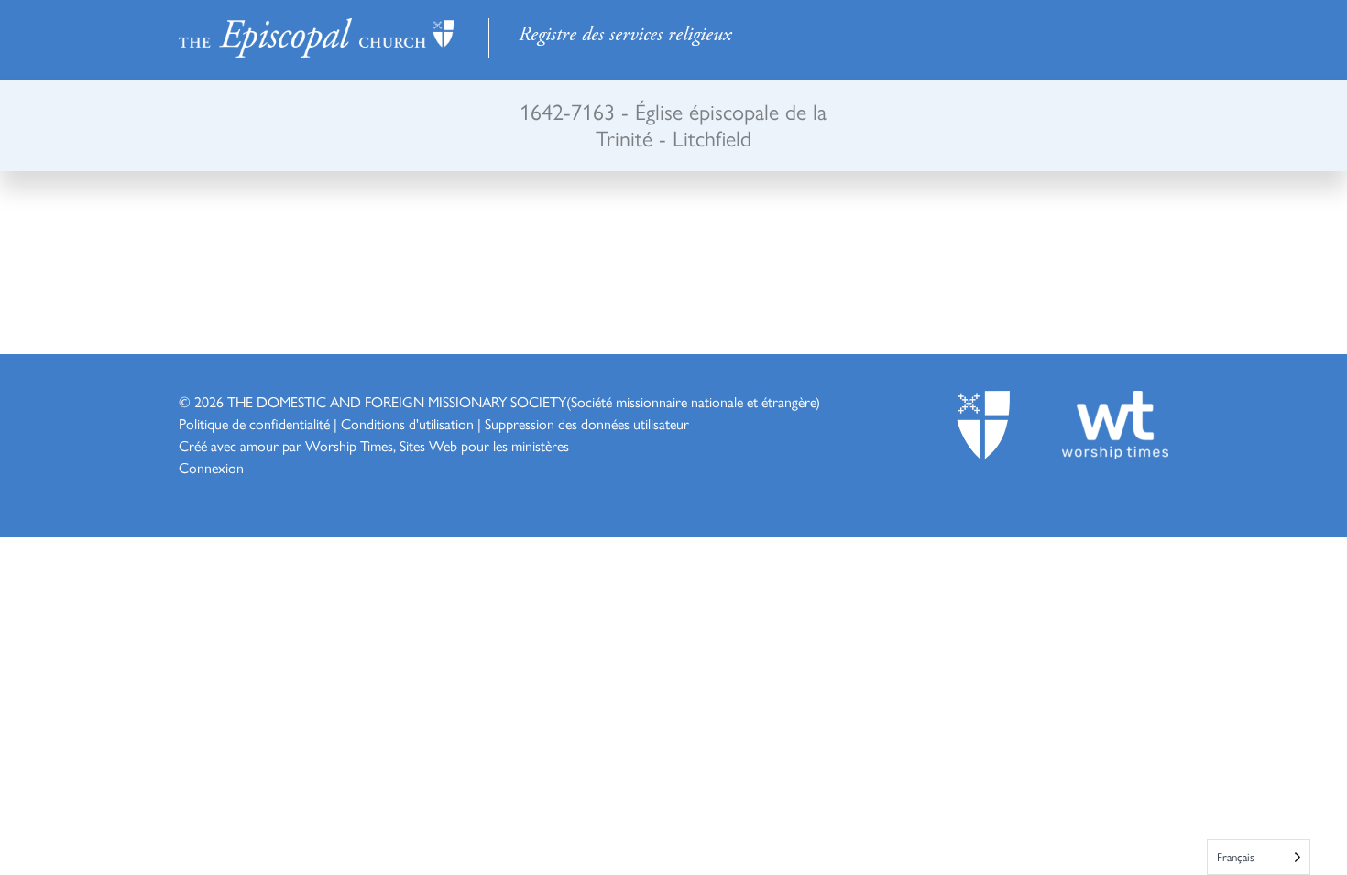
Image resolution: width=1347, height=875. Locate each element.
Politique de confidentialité (254, 423)
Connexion (211, 467)
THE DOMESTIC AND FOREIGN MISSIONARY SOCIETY (396, 401)
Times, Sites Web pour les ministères (464, 445)
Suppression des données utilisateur (587, 423)
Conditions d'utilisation (407, 423)
